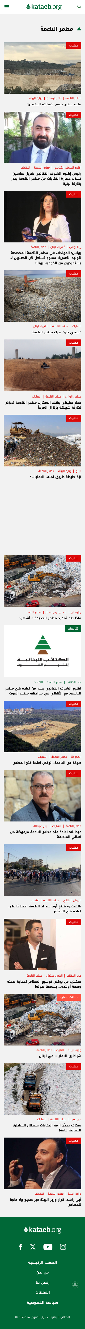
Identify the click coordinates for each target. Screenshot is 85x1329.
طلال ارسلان (54, 98)
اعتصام (35, 900)
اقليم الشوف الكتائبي (67, 167)
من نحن (42, 1272)
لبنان (78, 471)
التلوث (60, 1050)
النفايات (25, 167)
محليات (73, 45)
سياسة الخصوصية (42, 1302)
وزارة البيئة (35, 98)
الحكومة (76, 756)
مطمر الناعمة (73, 98)
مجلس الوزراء (73, 396)
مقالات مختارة (69, 997)
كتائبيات (73, 628)
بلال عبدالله (40, 826)
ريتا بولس (75, 247)
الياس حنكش (54, 975)
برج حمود (75, 1119)
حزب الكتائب (74, 682)
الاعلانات (42, 1292)
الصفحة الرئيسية (42, 1262)
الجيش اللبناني (72, 900)
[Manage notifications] (75, 1284)
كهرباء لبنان (57, 247)
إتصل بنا (43, 1282)
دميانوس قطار (55, 612)
